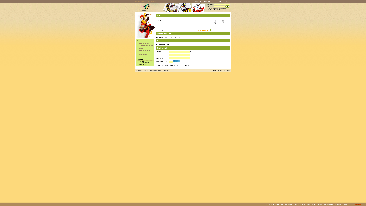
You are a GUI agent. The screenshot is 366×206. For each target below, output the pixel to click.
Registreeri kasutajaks (212, 8)
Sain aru (358, 204)
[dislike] (223, 22)
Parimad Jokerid (144, 50)
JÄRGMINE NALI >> (203, 30)
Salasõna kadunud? (223, 8)
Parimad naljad (144, 43)
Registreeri (207, 1)
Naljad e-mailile (216, 1)
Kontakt (225, 1)
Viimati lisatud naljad (146, 45)
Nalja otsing (143, 54)
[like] (215, 22)
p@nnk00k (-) (165, 30)
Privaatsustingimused (157, 70)
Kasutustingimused (147, 70)
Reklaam (138, 70)
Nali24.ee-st (198, 1)
